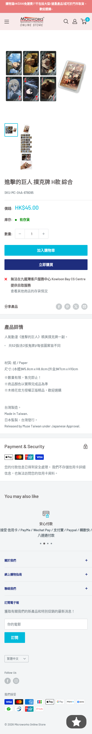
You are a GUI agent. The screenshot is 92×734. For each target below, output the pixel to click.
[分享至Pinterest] (67, 306)
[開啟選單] (6, 21)
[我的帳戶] (75, 21)
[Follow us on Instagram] (16, 681)
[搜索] (66, 21)
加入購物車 (46, 250)
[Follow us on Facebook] (7, 681)
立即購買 (46, 264)
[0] (84, 21)
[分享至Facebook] (59, 306)
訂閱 (14, 637)
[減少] (20, 233)
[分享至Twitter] (76, 306)
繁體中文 (13, 658)
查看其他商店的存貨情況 (29, 291)
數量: (8, 234)
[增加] (43, 233)
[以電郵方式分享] (84, 306)
